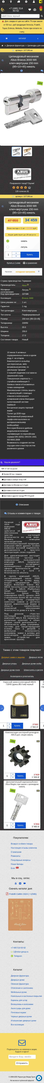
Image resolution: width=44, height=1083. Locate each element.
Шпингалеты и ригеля (33, 670)
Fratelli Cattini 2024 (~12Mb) (22, 894)
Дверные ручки (17, 980)
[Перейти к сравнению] (34, 9)
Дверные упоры (9, 664)
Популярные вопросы (21, 860)
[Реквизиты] (27, 1)
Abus (24, 285)
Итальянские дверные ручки (23, 1021)
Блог (13, 868)
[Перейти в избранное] (29, 9)
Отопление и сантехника (22, 988)
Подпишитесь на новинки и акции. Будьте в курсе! (22, 1050)
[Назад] (1, 71)
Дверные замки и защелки (13, 657)
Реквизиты (15, 856)
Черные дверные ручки (21, 1016)
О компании (16, 852)
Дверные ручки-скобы (32, 664)
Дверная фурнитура (20, 976)
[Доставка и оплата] (19, 1)
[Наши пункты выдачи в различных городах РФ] (12, 1)
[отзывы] (42, 70)
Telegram (18, 956)
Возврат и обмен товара (22, 844)
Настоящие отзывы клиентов (24, 848)
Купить (30, 255)
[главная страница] (2, 45)
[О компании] (4, 1)
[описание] (22, 70)
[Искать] (42, 16)
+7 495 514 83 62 (18, 948)
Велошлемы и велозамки (22, 1004)
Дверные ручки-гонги (10, 670)
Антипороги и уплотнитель (22, 676)
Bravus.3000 (27, 298)
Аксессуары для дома (20, 1008)
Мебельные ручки (19, 992)
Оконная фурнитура (20, 984)
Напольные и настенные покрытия (26, 996)
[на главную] (3, 10)
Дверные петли (36, 657)
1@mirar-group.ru (20, 952)
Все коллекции (17, 1025)
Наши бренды (17, 864)
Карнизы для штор (19, 1000)
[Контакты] (35, 1)
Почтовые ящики (18, 1012)
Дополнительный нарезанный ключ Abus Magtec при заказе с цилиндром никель (22, 784)
